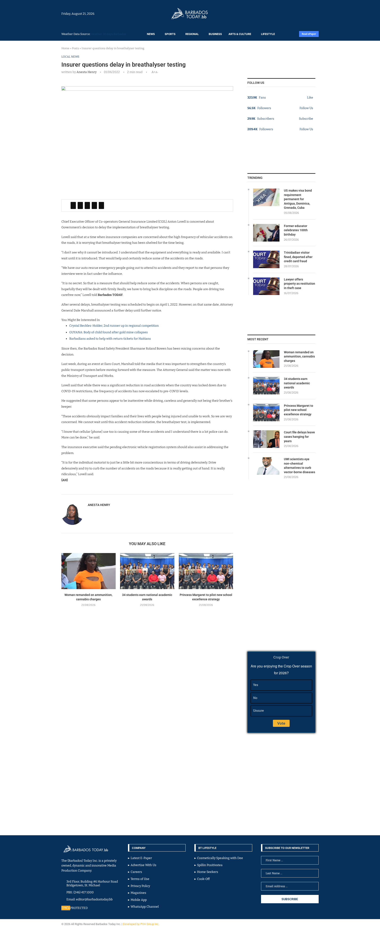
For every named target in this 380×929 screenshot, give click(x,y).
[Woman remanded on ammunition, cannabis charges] (88, 571)
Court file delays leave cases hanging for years (299, 437)
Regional (192, 34)
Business (215, 34)
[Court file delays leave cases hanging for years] (266, 439)
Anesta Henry (87, 72)
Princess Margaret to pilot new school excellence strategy (298, 410)
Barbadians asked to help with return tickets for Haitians (110, 339)
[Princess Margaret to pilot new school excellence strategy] (206, 571)
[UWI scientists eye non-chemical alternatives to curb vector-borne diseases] (266, 466)
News (151, 34)
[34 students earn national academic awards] (147, 571)
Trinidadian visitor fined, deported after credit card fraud (298, 257)
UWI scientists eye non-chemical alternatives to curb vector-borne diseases (299, 465)
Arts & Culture (239, 34)
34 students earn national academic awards (297, 383)
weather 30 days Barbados (108, 34)
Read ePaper (309, 34)
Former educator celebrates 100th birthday (296, 230)
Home (65, 48)
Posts (75, 48)
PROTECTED (79, 908)
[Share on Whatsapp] (94, 205)
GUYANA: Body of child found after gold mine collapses (108, 332)
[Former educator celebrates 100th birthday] (266, 233)
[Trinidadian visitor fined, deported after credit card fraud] (266, 259)
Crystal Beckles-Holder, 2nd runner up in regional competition (114, 326)
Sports (170, 34)
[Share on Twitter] (80, 205)
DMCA (65, 908)
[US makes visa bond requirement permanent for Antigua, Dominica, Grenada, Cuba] (266, 197)
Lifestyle (268, 34)
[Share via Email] (101, 205)
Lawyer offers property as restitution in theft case (299, 284)
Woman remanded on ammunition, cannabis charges (299, 356)
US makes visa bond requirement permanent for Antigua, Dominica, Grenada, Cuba (298, 199)
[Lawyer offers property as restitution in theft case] (266, 286)
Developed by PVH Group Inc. (141, 924)
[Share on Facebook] (73, 205)
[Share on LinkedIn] (87, 205)
